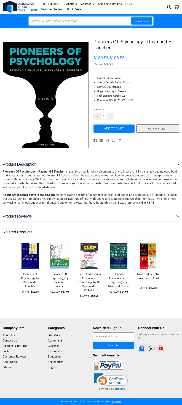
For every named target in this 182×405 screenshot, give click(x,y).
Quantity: (99, 109)
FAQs (128, 4)
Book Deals (74, 9)
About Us (71, 4)
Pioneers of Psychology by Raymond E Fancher (30, 280)
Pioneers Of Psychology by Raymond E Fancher (59, 280)
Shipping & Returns (110, 4)
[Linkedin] (119, 140)
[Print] (107, 140)
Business (53, 346)
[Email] (101, 140)
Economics (55, 351)
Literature (54, 335)
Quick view (30, 255)
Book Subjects (50, 4)
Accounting (55, 340)
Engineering (55, 362)
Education (54, 356)
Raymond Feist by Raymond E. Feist (148, 276)
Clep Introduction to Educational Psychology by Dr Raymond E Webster (89, 282)
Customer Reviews (52, 9)
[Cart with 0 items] (176, 7)
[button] (111, 382)
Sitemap (8, 367)
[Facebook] (95, 140)
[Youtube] (160, 348)
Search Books (141, 21)
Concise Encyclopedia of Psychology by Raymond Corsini (118, 280)
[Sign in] (168, 7)
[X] (113, 140)
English (52, 367)
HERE (150, 202)
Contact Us (88, 4)
